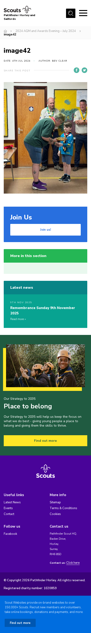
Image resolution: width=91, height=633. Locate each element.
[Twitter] (84, 70)
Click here (73, 563)
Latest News (12, 502)
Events (8, 508)
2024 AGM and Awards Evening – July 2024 (45, 31)
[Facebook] (76, 70)
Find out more (45, 440)
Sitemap (55, 502)
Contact (9, 514)
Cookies (55, 514)
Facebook (10, 534)
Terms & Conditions (63, 508)
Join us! (45, 230)
